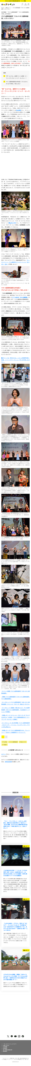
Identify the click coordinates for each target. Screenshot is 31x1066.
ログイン (3, 754)
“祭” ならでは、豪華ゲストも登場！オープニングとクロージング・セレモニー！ (17, 77)
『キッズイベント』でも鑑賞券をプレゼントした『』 (15, 262)
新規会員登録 (8, 762)
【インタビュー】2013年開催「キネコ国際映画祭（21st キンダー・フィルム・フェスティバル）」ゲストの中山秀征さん (15, 725)
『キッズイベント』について (9, 1044)
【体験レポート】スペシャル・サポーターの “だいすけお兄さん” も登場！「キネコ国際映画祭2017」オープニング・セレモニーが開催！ (15, 717)
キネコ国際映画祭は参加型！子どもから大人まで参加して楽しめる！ (17, 82)
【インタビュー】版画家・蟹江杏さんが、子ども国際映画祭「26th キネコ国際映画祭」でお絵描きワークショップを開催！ (15, 710)
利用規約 (5, 1048)
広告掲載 (5, 1047)
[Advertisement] (15, 168)
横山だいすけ (23, 742)
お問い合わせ (6, 1045)
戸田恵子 (5, 744)
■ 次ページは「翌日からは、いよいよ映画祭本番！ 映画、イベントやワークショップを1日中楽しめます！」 (15, 360)
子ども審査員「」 (20, 297)
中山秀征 (5, 742)
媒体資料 (5, 1051)
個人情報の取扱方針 (7, 1050)
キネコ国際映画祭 (14, 742)
